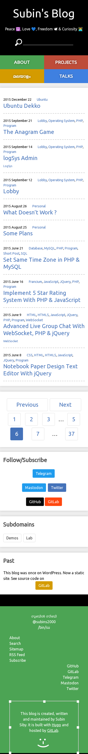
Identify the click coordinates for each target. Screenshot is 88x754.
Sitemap (16, 649)
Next (65, 404)
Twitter (57, 487)
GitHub (35, 502)
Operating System (61, 121)
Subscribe (17, 660)
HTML (31, 315)
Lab (29, 538)
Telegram (44, 473)
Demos (12, 538)
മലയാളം (22, 76)
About (14, 638)
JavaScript (50, 282)
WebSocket (34, 320)
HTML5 (43, 315)
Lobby (42, 121)
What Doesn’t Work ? (30, 212)
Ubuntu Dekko (21, 106)
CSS (30, 355)
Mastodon (34, 487)
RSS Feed (17, 655)
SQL (24, 253)
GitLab (53, 502)
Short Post (11, 253)
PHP (79, 121)
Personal (39, 206)
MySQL (49, 248)
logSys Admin (20, 158)
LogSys (7, 166)
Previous (27, 404)
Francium (35, 282)
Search (15, 643)
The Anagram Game (28, 132)
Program (9, 126)
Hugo (56, 725)
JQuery (65, 282)
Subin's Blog (44, 13)
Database (36, 248)
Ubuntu (42, 99)
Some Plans (18, 233)
